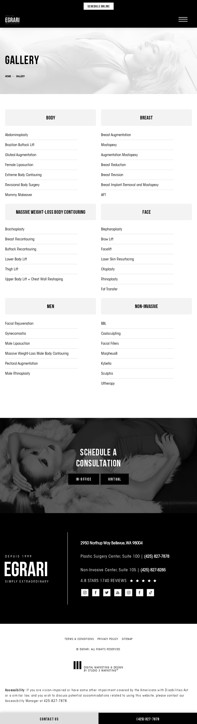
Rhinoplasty (109, 279)
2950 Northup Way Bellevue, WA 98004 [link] (112, 542)
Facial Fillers (110, 343)
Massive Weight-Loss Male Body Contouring (36, 353)
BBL (103, 323)
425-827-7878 (55, 700)
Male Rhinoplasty (17, 373)
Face (146, 212)
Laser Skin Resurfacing (117, 259)
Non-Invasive (146, 306)
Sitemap (127, 639)
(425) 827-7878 (156, 556)
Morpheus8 (109, 353)
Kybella (106, 363)
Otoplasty (108, 269)
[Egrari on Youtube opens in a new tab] (117, 592)
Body (50, 117)
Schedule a (98, 457)
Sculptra (107, 373)
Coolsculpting (111, 333)
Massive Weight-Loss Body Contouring (50, 212)
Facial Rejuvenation (19, 323)
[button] (183, 19)
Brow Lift (107, 239)
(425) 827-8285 (153, 569)
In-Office (84, 479)
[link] (136, 580)
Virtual (114, 479)
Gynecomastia (15, 333)
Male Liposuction (17, 343)
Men (50, 306)
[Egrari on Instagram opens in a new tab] (84, 592)
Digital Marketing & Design (103, 669)
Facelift (106, 249)
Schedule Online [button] (98, 6)
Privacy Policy (107, 639)
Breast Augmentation (116, 134)
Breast (146, 117)
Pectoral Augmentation (21, 363)
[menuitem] (84, 592)
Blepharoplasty (111, 229)
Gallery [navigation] (20, 76)
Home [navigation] (8, 76)
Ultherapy (108, 383)
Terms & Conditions (79, 639)
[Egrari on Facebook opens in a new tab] (96, 592)
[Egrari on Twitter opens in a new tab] (106, 592)
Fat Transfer (109, 289)
